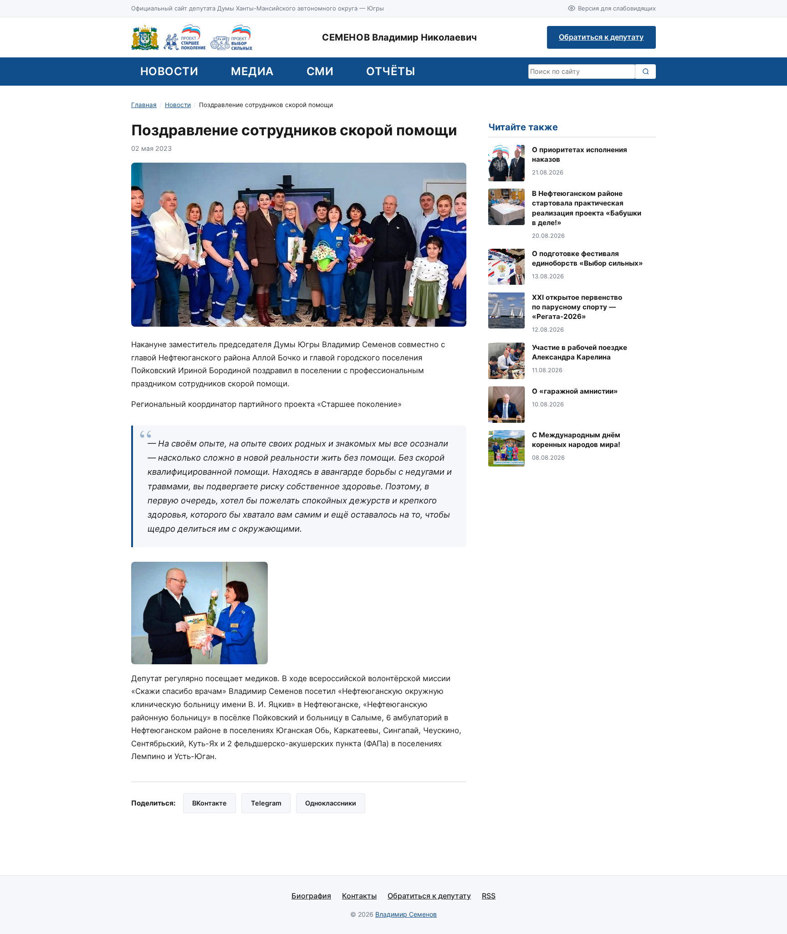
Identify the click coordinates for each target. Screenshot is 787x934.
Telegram (266, 803)
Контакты (359, 895)
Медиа (252, 71)
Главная (144, 104)
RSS (489, 895)
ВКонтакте (209, 803)
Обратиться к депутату (601, 36)
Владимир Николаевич (399, 37)
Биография (311, 895)
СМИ (320, 71)
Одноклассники (330, 803)
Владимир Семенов (406, 914)
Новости (169, 71)
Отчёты (390, 71)
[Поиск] (645, 71)
